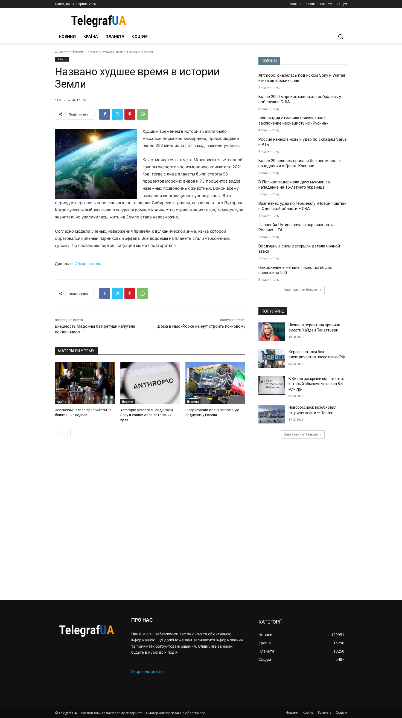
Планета (193, 401)
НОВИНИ (269, 61)
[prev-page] (58, 433)
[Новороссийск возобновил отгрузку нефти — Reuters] (271, 414)
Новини (77, 51)
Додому (61, 51)
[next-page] (67, 433)
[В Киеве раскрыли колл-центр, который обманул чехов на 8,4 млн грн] (271, 385)
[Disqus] (150, 518)
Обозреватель (88, 263)
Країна (61, 401)
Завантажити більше (301, 289)
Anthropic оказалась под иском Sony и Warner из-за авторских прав (146, 415)
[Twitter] (117, 114)
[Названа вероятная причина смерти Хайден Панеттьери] (271, 331)
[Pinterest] (129, 114)
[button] (340, 36)
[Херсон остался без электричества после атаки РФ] (271, 358)
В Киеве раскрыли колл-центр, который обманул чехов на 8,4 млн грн (316, 383)
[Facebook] (104, 114)
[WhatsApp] (142, 114)
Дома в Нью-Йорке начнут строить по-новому (201, 326)
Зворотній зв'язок (148, 671)
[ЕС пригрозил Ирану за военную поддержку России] (215, 383)
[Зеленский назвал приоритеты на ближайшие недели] (85, 383)
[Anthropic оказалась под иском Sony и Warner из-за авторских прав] (150, 383)
